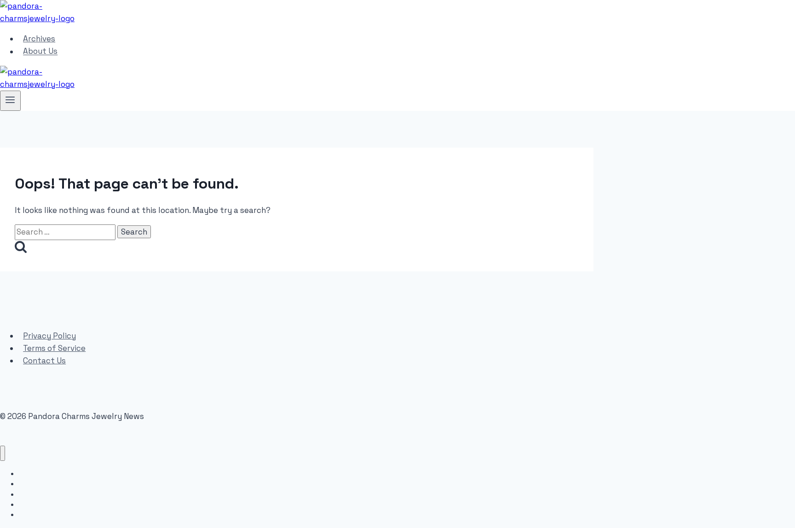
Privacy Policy (49, 336)
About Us (40, 51)
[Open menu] (10, 101)
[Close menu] (2, 453)
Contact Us (44, 361)
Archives (39, 39)
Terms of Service (54, 348)
